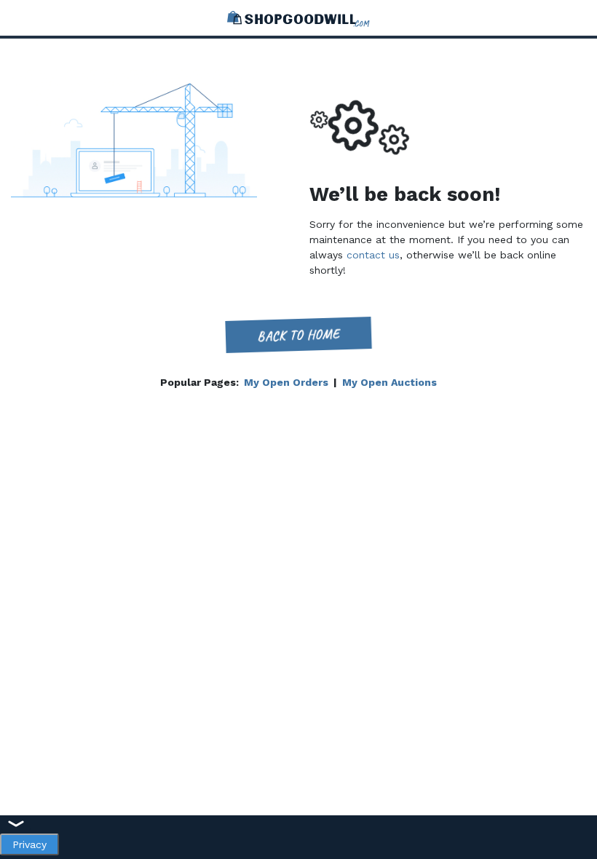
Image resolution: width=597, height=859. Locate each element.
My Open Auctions (389, 382)
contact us (373, 255)
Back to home (299, 334)
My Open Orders (286, 382)
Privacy (29, 844)
